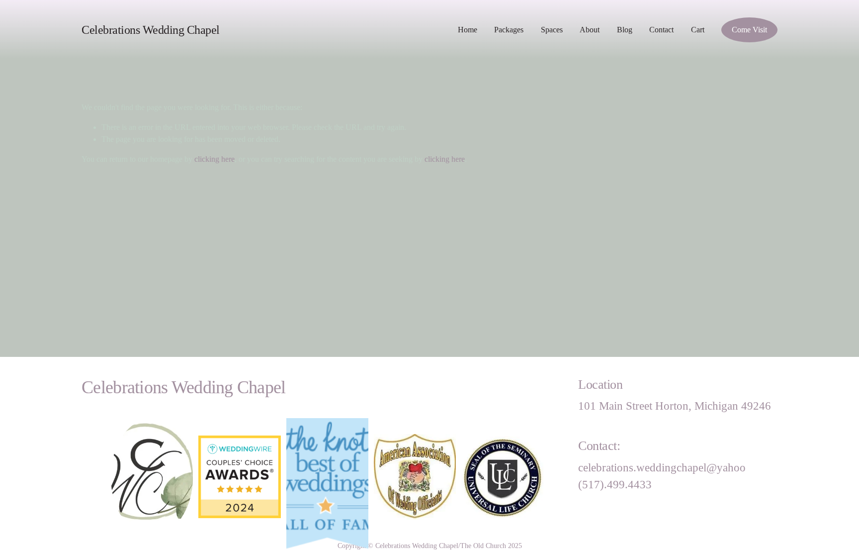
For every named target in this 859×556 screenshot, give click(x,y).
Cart (697, 29)
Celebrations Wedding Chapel (151, 29)
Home (467, 29)
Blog (624, 29)
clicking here (214, 159)
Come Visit (749, 29)
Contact (661, 29)
